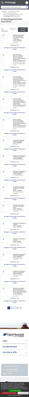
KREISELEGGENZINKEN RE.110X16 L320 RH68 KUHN (18, 188)
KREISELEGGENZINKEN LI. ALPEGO (19, 239)
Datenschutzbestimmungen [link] (14, 395)
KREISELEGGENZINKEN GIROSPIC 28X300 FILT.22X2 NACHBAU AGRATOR (18, 37)
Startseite (4, 11)
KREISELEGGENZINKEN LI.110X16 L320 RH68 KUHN (18, 206)
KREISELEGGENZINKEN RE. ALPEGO (19, 224)
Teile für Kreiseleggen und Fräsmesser (13, 14)
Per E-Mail (8, 373)
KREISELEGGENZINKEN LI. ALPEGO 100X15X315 (19, 272)
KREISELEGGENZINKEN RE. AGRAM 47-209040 (19, 156)
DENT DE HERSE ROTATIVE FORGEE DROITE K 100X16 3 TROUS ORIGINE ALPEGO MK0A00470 (19, 57)
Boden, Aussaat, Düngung (10, 13)
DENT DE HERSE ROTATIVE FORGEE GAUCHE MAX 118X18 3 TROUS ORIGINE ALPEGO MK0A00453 (19, 101)
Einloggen (6, 47)
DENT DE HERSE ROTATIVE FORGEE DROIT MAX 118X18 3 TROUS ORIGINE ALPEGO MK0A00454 (19, 122)
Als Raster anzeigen (23, 29)
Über (5, 341)
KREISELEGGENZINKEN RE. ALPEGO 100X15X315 (19, 255)
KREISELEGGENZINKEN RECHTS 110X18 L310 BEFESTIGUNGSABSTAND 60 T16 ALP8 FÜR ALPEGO (19, 290)
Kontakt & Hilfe (10, 352)
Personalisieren (23, 393)
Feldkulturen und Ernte (13, 11)
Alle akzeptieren (15, 391)
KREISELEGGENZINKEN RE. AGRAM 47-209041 (19, 172)
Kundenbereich (10, 346)
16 (17, 308)
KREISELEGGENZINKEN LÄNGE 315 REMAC (18, 141)
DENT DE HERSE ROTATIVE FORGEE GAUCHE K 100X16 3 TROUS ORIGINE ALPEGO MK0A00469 (19, 79)
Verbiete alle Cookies (9, 393)
